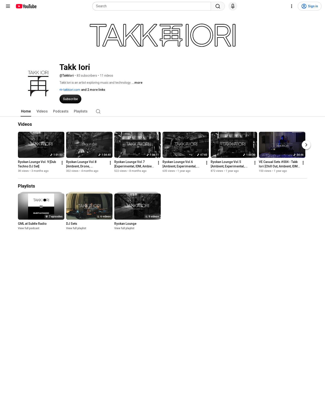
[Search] (218, 6)
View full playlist (76, 228)
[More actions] (62, 162)
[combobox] (153, 6)
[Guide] (8, 6)
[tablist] (162, 111)
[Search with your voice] (232, 6)
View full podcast (28, 228)
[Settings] (291, 6)
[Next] (306, 144)
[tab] (26, 111)
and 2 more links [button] (93, 89)
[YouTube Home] (26, 6)
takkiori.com (71, 89)
